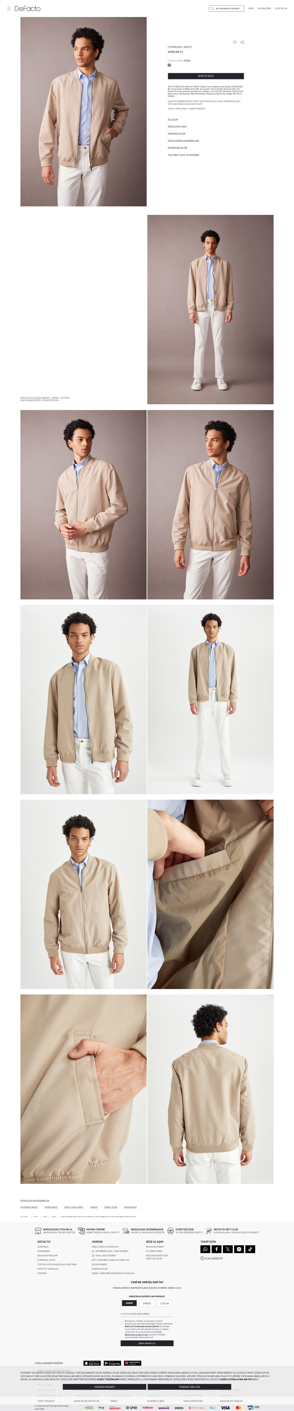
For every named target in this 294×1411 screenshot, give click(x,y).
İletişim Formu (154, 1251)
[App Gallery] (132, 1363)
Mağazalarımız (155, 1246)
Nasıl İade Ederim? (105, 1255)
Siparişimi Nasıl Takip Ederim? (111, 1251)
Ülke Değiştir (214, 1258)
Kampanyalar (100, 1269)
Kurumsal (43, 1246)
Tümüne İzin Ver (189, 1386)
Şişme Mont (51, 1207)
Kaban (93, 1207)
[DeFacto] (27, 8)
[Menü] (9, 8)
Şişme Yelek (110, 1207)
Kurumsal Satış (46, 1260)
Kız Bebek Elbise (155, 1401)
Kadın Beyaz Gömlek (231, 1401)
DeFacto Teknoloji (47, 1269)
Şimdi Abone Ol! (147, 1343)
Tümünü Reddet (104, 1386)
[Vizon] (169, 65)
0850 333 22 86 (154, 1258)
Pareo (113, 1401)
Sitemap (42, 1273)
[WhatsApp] (205, 1249)
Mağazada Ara (177, 126)
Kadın (129, 1303)
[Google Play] (112, 1363)
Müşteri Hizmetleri (157, 1255)
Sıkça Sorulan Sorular (105, 1246)
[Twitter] (228, 1249)
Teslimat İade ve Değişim (183, 155)
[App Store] (92, 1363)
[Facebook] (217, 1249)
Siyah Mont (130, 1207)
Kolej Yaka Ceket (74, 1207)
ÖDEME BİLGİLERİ (177, 147)
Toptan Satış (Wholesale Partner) (57, 1264)
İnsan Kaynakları (47, 1255)
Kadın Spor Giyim (193, 1401)
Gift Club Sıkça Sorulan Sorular (110, 1260)
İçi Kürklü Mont (29, 1207)
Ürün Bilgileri (176, 133)
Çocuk (164, 1303)
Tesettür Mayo (45, 1401)
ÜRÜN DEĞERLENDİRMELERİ (183, 141)
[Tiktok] (250, 1249)
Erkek (147, 1303)
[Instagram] (239, 1249)
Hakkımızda (43, 1251)
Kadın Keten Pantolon (86, 1401)
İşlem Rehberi (99, 1264)
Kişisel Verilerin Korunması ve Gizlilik (113, 1273)
